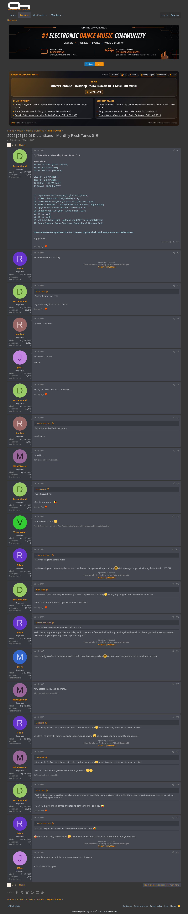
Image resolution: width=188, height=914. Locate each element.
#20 (177, 852)
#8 (178, 450)
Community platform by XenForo (94, 911)
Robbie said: (41, 489)
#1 (178, 150)
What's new (38, 15)
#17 (177, 751)
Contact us (127, 906)
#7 (178, 417)
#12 (177, 584)
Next (21, 145)
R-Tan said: (40, 291)
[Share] (174, 150)
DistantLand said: (43, 423)
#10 (177, 516)
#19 (177, 817)
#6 (178, 384)
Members (56, 15)
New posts (12, 20)
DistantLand (15, 140)
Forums (24, 15)
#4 (178, 318)
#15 (177, 684)
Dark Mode (15, 906)
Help (166, 906)
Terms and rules (141, 906)
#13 (177, 617)
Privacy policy (156, 906)
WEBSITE (101, 267)
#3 (178, 285)
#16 (177, 717)
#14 (177, 651)
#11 (177, 549)
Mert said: (40, 722)
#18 (177, 784)
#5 (178, 351)
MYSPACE (111, 267)
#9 (178, 483)
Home (13, 15)
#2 (178, 253)
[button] (47, 15)
